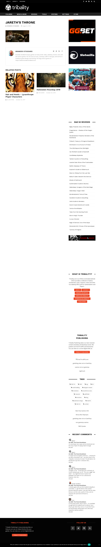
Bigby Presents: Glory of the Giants (79, 127)
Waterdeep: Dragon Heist (77, 190)
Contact (14, 1)
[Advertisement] (66, 7)
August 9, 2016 (27, 26)
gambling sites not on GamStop (82, 363)
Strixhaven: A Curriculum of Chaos (80, 144)
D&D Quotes (82, 426)
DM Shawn (41, 92)
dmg (87, 397)
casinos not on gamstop (82, 367)
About (8, 1)
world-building (76, 387)
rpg (87, 384)
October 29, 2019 (51, 92)
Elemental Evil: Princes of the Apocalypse (81, 226)
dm (93, 384)
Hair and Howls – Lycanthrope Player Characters (19, 95)
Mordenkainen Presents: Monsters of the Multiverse (81, 136)
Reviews (34, 14)
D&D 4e (78, 404)
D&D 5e (73, 384)
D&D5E (89, 400)
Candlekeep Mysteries (76, 155)
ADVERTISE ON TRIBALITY (82, 298)
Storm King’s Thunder (76, 215)
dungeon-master (88, 387)
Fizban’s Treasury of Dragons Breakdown (81, 141)
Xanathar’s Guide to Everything (78, 198)
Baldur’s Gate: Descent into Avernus (80, 176)
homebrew (76, 391)
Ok (89, 544)
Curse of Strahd (74, 219)
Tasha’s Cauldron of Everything (78, 159)
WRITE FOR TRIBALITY (82, 296)
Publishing (22, 1)
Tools (44, 14)
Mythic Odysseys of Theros (77, 166)
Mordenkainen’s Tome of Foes (78, 194)
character (77, 394)
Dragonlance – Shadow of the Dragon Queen (80, 131)
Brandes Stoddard (13, 26)
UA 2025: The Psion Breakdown (77, 442)
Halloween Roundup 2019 (48, 90)
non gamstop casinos (82, 422)
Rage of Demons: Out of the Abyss (79, 222)
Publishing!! (82, 301)
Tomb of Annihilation (75, 208)
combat (87, 404)
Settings (65, 14)
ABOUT (78, 290)
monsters (79, 397)
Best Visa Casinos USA (82, 411)
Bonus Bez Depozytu (82, 415)
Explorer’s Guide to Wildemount (79, 169)
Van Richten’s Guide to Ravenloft (79, 152)
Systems (54, 14)
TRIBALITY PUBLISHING (82, 352)
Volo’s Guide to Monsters (76, 201)
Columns (9, 14)
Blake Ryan (10, 99)
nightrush (82, 371)
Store (76, 14)
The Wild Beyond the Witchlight (79, 148)
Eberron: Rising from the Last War (79, 173)
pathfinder (86, 394)
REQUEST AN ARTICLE (82, 293)
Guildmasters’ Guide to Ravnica (78, 183)
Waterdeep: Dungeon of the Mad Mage (81, 187)
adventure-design (78, 400)
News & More (22, 14)
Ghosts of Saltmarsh (75, 180)
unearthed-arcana (87, 391)
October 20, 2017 (20, 99)
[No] (99, 544)
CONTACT (85, 290)
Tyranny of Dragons (75, 229)
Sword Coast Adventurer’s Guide (79, 205)
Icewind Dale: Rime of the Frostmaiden (81, 162)
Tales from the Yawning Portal (78, 212)
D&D (80, 384)
